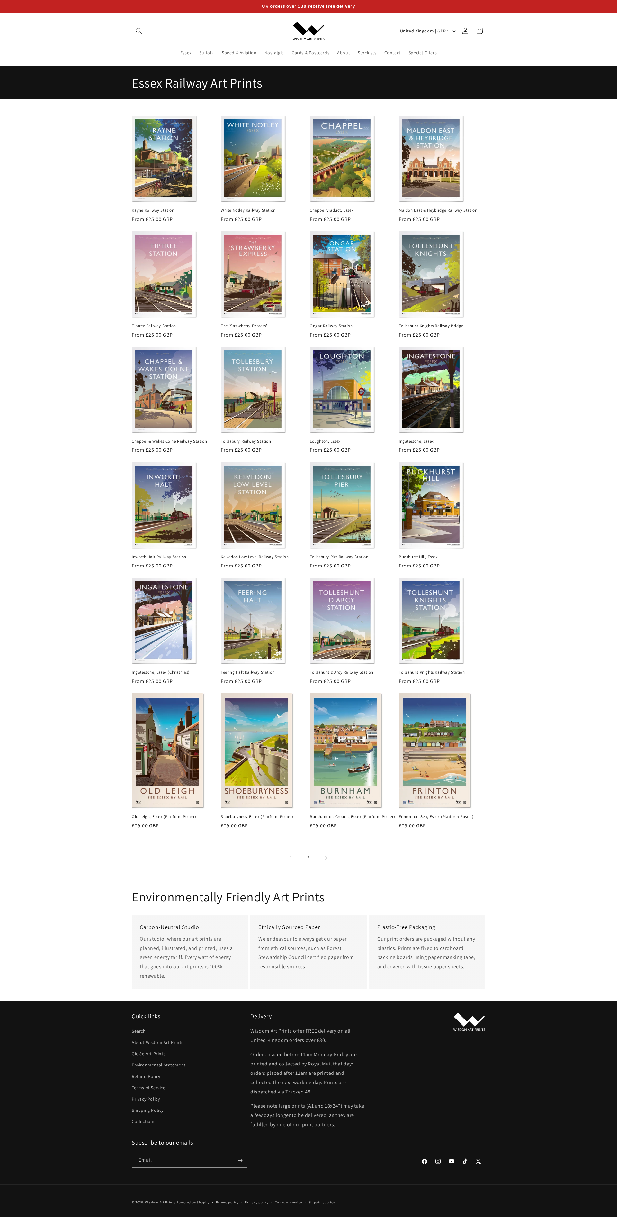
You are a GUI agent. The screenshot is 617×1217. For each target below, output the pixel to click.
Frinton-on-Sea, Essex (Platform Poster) (436, 816)
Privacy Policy (146, 1099)
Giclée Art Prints (148, 1053)
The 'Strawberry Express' (244, 325)
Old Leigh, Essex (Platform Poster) (164, 816)
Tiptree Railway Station (154, 325)
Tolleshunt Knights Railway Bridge (431, 325)
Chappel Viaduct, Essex (331, 210)
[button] (139, 31)
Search (139, 1031)
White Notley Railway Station (248, 210)
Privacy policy (257, 1202)
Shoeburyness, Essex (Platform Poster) (257, 816)
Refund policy (227, 1202)
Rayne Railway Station (153, 210)
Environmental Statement (159, 1065)
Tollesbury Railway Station (246, 441)
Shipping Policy (148, 1110)
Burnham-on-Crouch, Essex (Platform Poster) (352, 816)
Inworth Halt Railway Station (159, 556)
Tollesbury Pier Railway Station (339, 556)
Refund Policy (146, 1076)
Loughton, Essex (325, 441)
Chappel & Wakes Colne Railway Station (169, 441)
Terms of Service (148, 1087)
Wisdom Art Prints (160, 1202)
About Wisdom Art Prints (157, 1042)
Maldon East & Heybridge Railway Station (438, 210)
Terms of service (288, 1202)
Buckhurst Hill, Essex (418, 556)
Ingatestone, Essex (416, 441)
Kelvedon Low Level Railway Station (255, 556)
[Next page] (326, 858)
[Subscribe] (240, 1160)
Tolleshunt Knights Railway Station (432, 672)
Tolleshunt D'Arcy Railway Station (341, 672)
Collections (144, 1121)
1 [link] (291, 857)
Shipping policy (321, 1202)
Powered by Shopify (193, 1202)
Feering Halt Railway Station (248, 672)
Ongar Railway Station (331, 325)
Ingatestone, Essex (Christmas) (161, 672)
